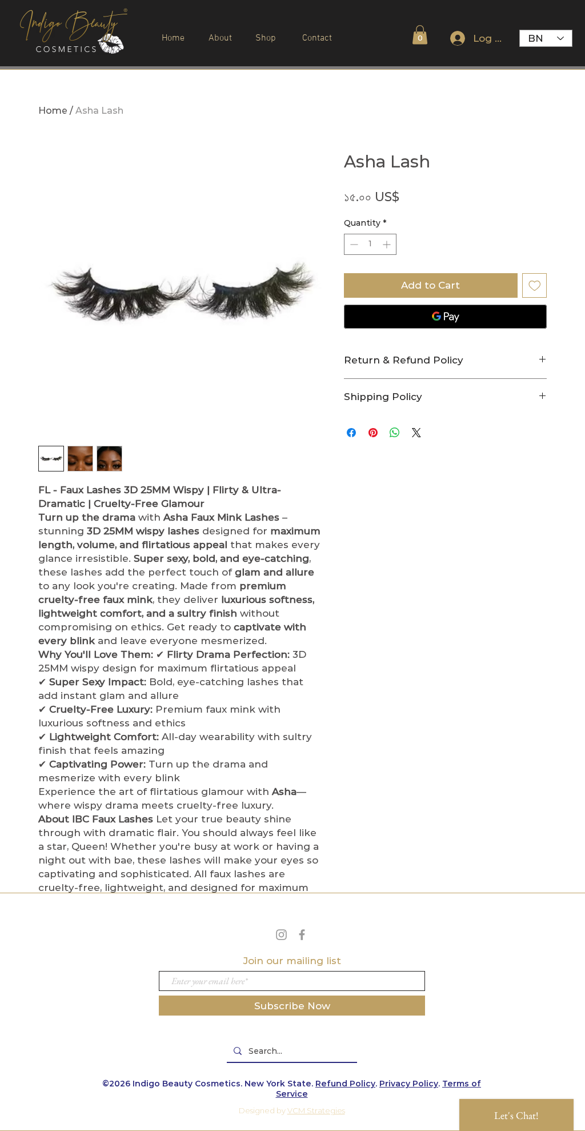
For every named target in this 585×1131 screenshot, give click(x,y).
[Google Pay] (445, 317)
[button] (420, 34)
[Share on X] (416, 432)
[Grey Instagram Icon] (281, 935)
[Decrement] (353, 244)
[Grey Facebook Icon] (302, 935)
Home (52, 110)
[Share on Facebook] (351, 432)
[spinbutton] (370, 244)
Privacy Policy (408, 1083)
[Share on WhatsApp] (395, 432)
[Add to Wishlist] (534, 285)
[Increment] (387, 244)
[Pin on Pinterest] (373, 432)
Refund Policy (345, 1083)
